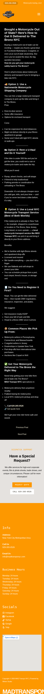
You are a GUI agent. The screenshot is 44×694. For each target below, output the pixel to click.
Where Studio (7, 681)
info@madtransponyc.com (13, 557)
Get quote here (13, 409)
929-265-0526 (9, 3)
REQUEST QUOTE (22, 485)
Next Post (22, 434)
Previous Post (22, 427)
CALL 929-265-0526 (22, 492)
